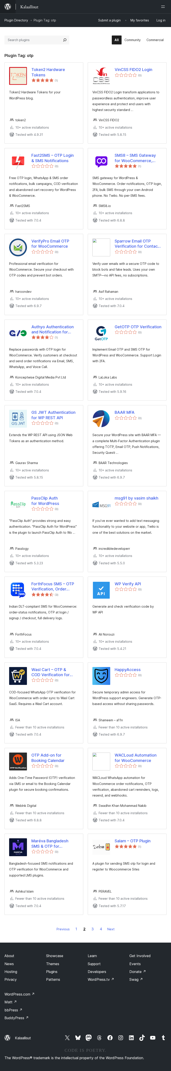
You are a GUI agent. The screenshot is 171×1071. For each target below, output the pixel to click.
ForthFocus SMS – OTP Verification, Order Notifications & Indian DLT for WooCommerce (53, 587)
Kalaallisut (23, 1038)
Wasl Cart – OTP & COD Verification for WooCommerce (50, 672)
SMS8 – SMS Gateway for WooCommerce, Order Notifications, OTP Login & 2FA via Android (138, 158)
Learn (92, 956)
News (9, 964)
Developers (97, 971)
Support (94, 964)
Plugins (51, 971)
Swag (136, 979)
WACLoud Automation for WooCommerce (136, 758)
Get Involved (140, 956)
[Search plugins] (64, 40)
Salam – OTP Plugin (133, 841)
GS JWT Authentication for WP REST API (53, 415)
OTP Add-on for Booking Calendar (48, 758)
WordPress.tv (101, 979)
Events (135, 964)
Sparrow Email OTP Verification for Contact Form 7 (137, 244)
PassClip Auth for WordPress (45, 501)
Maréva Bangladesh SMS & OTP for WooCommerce (49, 844)
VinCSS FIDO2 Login (133, 69)
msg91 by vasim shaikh (136, 498)
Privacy (10, 979)
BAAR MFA (124, 412)
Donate (137, 971)
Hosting (10, 971)
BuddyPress (16, 1018)
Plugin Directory (16, 20)
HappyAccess (128, 669)
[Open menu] (164, 6)
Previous (63, 929)
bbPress (13, 1010)
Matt (10, 1002)
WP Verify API (128, 584)
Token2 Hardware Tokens (48, 72)
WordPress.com (19, 994)
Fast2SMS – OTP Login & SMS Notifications (52, 158)
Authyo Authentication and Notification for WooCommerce (52, 329)
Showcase (54, 956)
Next (110, 929)
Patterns (53, 979)
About (9, 956)
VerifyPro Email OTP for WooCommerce (50, 244)
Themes (52, 964)
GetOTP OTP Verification (138, 326)
